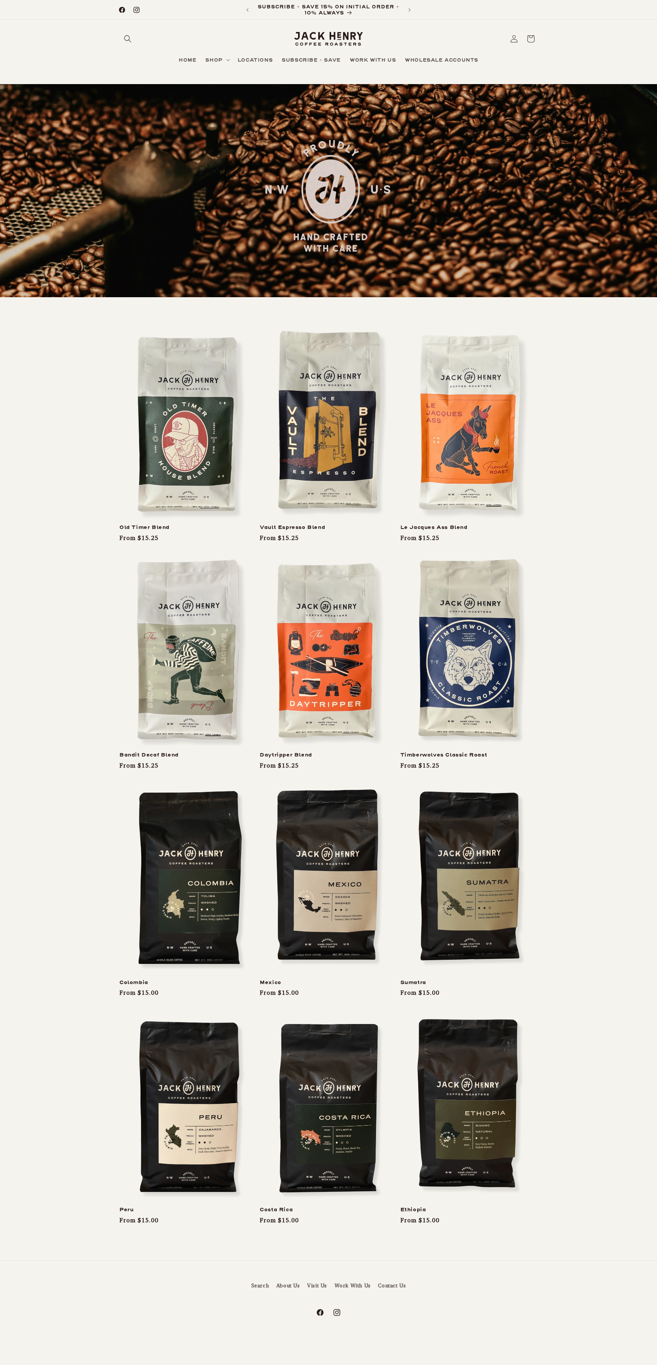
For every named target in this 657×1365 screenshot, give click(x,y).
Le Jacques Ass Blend (434, 527)
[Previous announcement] (247, 10)
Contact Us (392, 1285)
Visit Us (317, 1285)
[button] (127, 38)
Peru (126, 1210)
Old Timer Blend (144, 527)
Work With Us (353, 1285)
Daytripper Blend (286, 755)
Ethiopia (413, 1210)
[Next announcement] (409, 10)
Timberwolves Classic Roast (443, 755)
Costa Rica (276, 1210)
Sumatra (413, 983)
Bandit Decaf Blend (149, 755)
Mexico (270, 983)
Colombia (133, 983)
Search (260, 1285)
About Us (288, 1285)
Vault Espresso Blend (292, 527)
